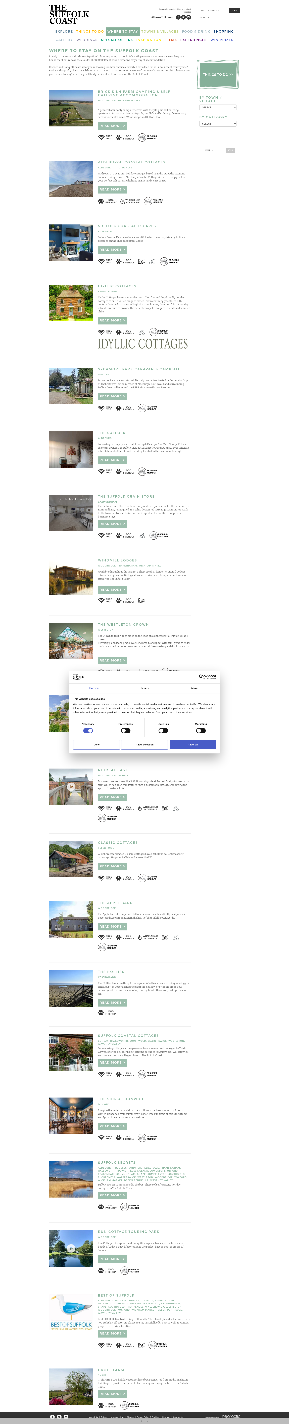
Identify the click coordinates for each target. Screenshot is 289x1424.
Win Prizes (222, 40)
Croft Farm (111, 1370)
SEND (230, 150)
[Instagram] (188, 17)
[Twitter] (183, 17)
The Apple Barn (115, 903)
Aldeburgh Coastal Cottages (132, 162)
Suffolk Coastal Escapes (127, 226)
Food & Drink (196, 31)
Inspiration (149, 40)
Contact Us (178, 1417)
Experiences (193, 40)
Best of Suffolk (116, 1295)
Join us (104, 1417)
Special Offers (117, 40)
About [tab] (194, 688)
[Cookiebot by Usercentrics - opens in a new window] (201, 677)
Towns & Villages (160, 31)
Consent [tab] (94, 688)
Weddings (87, 40)
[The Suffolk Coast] (69, 14)
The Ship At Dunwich (121, 1099)
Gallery (64, 40)
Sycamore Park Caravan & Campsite (139, 369)
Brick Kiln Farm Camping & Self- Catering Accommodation (135, 93)
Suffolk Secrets (117, 1163)
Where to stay (122, 31)
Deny (96, 744)
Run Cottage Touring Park (129, 1232)
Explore (64, 31)
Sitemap (166, 1417)
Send (234, 11)
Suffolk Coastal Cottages (128, 1036)
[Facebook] (178, 17)
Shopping (224, 31)
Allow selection (145, 744)
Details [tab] (144, 688)
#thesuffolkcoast (162, 17)
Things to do (90, 31)
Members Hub (117, 1417)
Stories (130, 1417)
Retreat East (113, 770)
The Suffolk (112, 433)
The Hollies (111, 972)
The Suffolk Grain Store (126, 496)
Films (171, 40)
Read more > (112, 126)
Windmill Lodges (117, 560)
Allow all (193, 744)
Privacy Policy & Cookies (148, 1417)
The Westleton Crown (123, 625)
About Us (93, 1417)
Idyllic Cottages (117, 286)
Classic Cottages (118, 843)
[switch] (125, 730)
